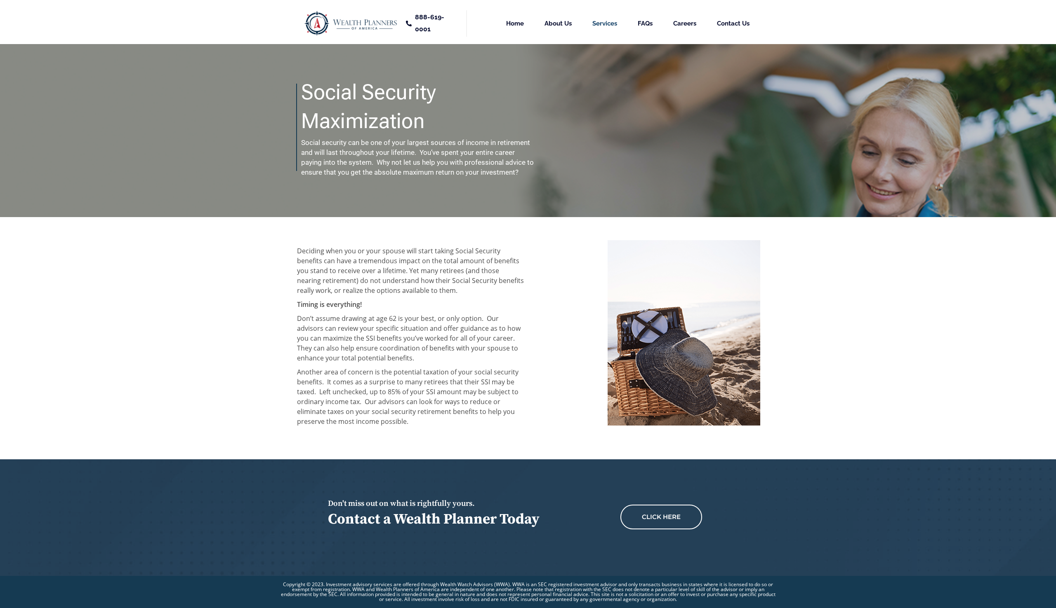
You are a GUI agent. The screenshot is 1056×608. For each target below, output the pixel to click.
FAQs (645, 23)
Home (515, 23)
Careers (684, 23)
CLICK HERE (661, 517)
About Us (558, 23)
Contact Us (733, 23)
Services (604, 23)
